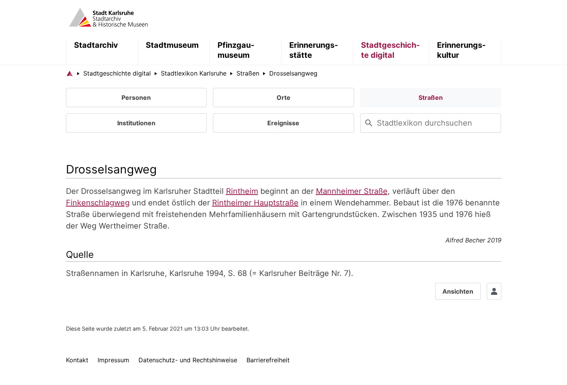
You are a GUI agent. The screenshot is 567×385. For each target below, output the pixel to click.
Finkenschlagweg (98, 202)
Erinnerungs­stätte (313, 50)
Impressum (113, 360)
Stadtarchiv (96, 45)
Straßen (430, 97)
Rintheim (242, 191)
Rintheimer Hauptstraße (255, 202)
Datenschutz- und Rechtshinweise (187, 360)
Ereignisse (283, 123)
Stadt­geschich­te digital (390, 50)
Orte (283, 97)
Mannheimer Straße (352, 191)
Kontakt (77, 360)
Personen (136, 97)
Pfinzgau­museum (236, 50)
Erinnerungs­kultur (461, 50)
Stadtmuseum (172, 45)
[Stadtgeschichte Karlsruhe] (108, 16)
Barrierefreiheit (268, 360)
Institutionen (136, 123)
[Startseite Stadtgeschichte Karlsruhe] (69, 73)
